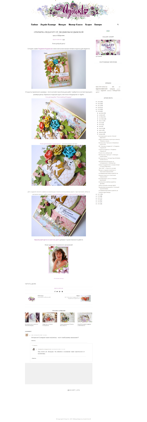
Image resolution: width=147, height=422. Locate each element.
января (101, 134)
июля (100, 122)
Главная (34, 24)
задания (103, 90)
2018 (99, 111)
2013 (99, 202)
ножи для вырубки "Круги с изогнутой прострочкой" (68, 194)
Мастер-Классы (75, 24)
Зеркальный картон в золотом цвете (46, 240)
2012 (99, 204)
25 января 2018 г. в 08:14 (40, 335)
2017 (99, 194)
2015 (99, 198)
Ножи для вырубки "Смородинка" (50, 144)
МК (113, 87)
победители (116, 90)
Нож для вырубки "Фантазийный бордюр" (58, 97)
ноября (101, 115)
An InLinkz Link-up (58, 278)
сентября (101, 119)
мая (100, 126)
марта (101, 130)
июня (100, 124)
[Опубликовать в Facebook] (55, 291)
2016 (99, 196)
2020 (99, 107)
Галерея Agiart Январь (105, 192)
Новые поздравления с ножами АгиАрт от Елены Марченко (109, 165)
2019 (99, 109)
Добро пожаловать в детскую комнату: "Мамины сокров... (109, 140)
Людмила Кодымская (45, 49)
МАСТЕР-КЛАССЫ (101, 87)
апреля (101, 128)
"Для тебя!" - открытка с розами (107, 168)
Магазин (62, 24)
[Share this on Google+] (59, 291)
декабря (101, 113)
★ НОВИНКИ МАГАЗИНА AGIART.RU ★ (108, 173)
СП (119, 87)
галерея (112, 89)
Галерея (88, 24)
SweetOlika (86, 419)
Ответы (35, 345)
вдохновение (57, 39)
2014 (99, 200)
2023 (99, 101)
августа (101, 120)
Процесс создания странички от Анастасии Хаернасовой (107, 170)
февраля (101, 132)
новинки (109, 90)
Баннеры (98, 24)
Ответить (33, 340)
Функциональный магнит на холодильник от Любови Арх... (107, 162)
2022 (99, 103)
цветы (97, 92)
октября (101, 117)
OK (32, 335)
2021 (99, 105)
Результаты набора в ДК (105, 153)
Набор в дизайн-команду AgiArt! (107, 185)
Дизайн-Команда (48, 24)
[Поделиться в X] (57, 291)
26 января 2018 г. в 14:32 (58, 349)
